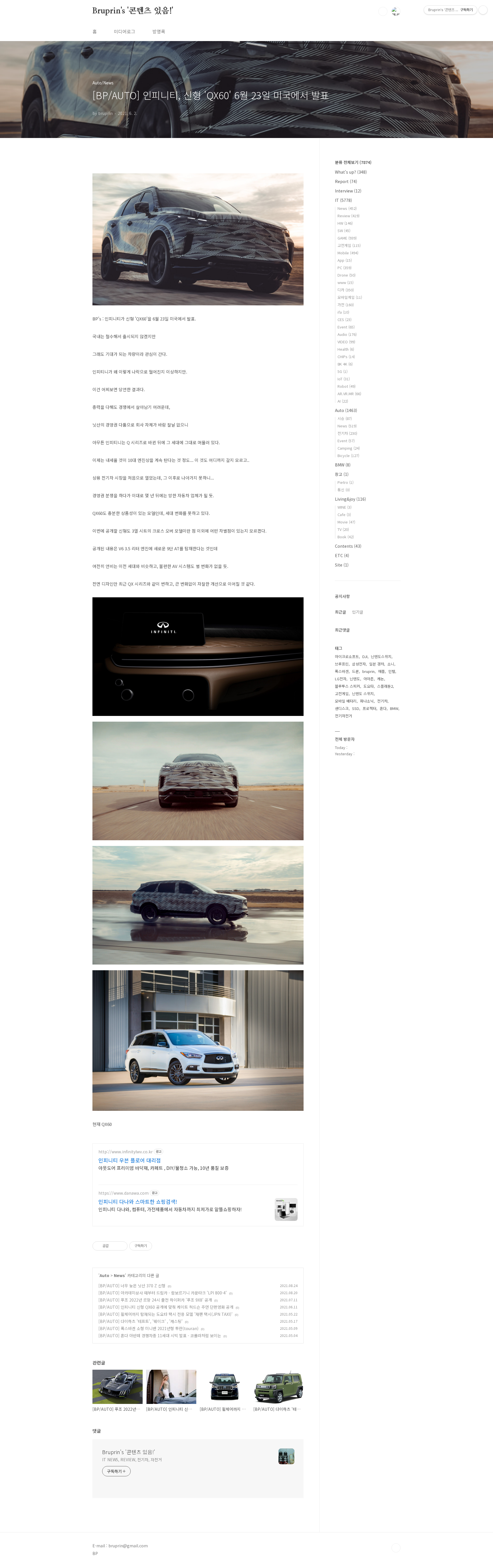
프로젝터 (369, 708)
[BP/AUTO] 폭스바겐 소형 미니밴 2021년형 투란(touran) (148, 1328)
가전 (346, 304)
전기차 (347, 433)
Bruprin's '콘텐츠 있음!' (132, 11)
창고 (342, 474)
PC (344, 267)
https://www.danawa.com (123, 1193)
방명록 (158, 31)
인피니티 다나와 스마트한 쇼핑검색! (137, 1201)
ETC (342, 555)
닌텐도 (355, 678)
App (345, 260)
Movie (346, 522)
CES (344, 319)
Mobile (348, 252)
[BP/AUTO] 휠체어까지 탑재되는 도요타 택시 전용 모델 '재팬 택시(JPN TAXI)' (165, 1314)
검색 (383, 11)
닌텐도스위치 (381, 656)
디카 (346, 290)
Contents (348, 546)
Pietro (345, 482)
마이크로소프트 (347, 656)
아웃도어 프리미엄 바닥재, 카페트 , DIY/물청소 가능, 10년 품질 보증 (163, 1167)
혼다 (383, 708)
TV (343, 529)
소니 (390, 664)
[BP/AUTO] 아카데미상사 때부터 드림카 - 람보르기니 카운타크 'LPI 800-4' (162, 1293)
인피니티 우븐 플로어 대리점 (129, 1160)
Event (346, 327)
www (345, 282)
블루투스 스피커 (347, 686)
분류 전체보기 (353, 162)
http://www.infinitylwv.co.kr (125, 1151)
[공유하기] (114, 1246)
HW (345, 223)
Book (346, 536)
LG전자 (340, 678)
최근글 (340, 612)
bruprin (368, 671)
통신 (344, 489)
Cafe (344, 514)
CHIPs (346, 356)
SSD (355, 708)
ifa (343, 312)
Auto (104, 1275)
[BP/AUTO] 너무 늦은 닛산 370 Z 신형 (131, 1285)
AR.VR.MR (349, 393)
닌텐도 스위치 (363, 693)
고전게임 (349, 245)
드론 (355, 671)
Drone (346, 275)
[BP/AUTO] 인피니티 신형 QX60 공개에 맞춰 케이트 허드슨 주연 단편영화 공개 (165, 1307)
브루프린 (342, 664)
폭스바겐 (342, 671)
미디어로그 (124, 31)
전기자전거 (343, 715)
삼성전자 (359, 664)
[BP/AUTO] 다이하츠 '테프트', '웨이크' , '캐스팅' (140, 1321)
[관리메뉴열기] (483, 10)
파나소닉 (367, 701)
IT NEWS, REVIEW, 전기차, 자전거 (132, 1459)
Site (342, 565)
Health (346, 349)
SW (344, 230)
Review (348, 215)
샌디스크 (342, 708)
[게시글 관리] (121, 1246)
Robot (346, 386)
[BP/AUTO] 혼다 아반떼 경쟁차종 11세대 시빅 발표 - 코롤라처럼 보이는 (159, 1335)
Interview (348, 191)
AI (343, 401)
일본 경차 (376, 664)
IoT (344, 378)
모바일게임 (350, 297)
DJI (364, 656)
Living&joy (350, 499)
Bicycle (348, 455)
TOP (396, 1547)
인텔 (391, 671)
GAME (347, 238)
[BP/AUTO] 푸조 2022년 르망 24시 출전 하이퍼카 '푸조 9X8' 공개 (155, 1300)
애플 (381, 671)
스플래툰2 (385, 686)
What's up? (351, 172)
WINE (344, 507)
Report (346, 181)
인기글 (357, 612)
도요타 (368, 686)
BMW (343, 465)
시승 (345, 418)
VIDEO (346, 341)
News (119, 1275)
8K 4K (345, 364)
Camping (349, 448)
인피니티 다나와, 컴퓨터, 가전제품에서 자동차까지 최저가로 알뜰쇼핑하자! (170, 1209)
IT (343, 200)
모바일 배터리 (346, 701)
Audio (347, 334)
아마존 (368, 678)
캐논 (380, 678)
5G (342, 371)
